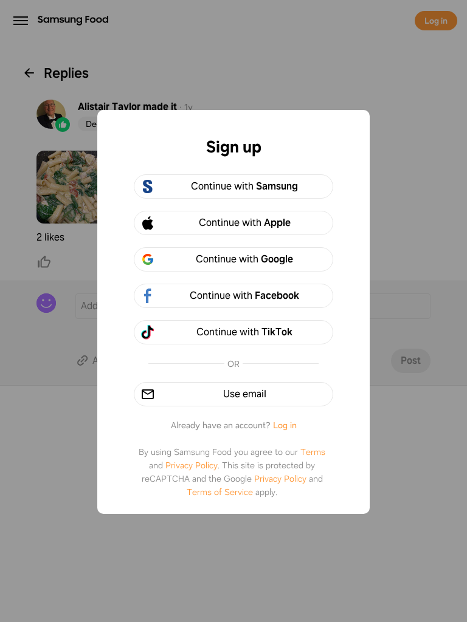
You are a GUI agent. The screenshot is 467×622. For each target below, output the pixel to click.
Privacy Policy (191, 465)
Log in (285, 425)
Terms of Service (220, 492)
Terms (312, 451)
